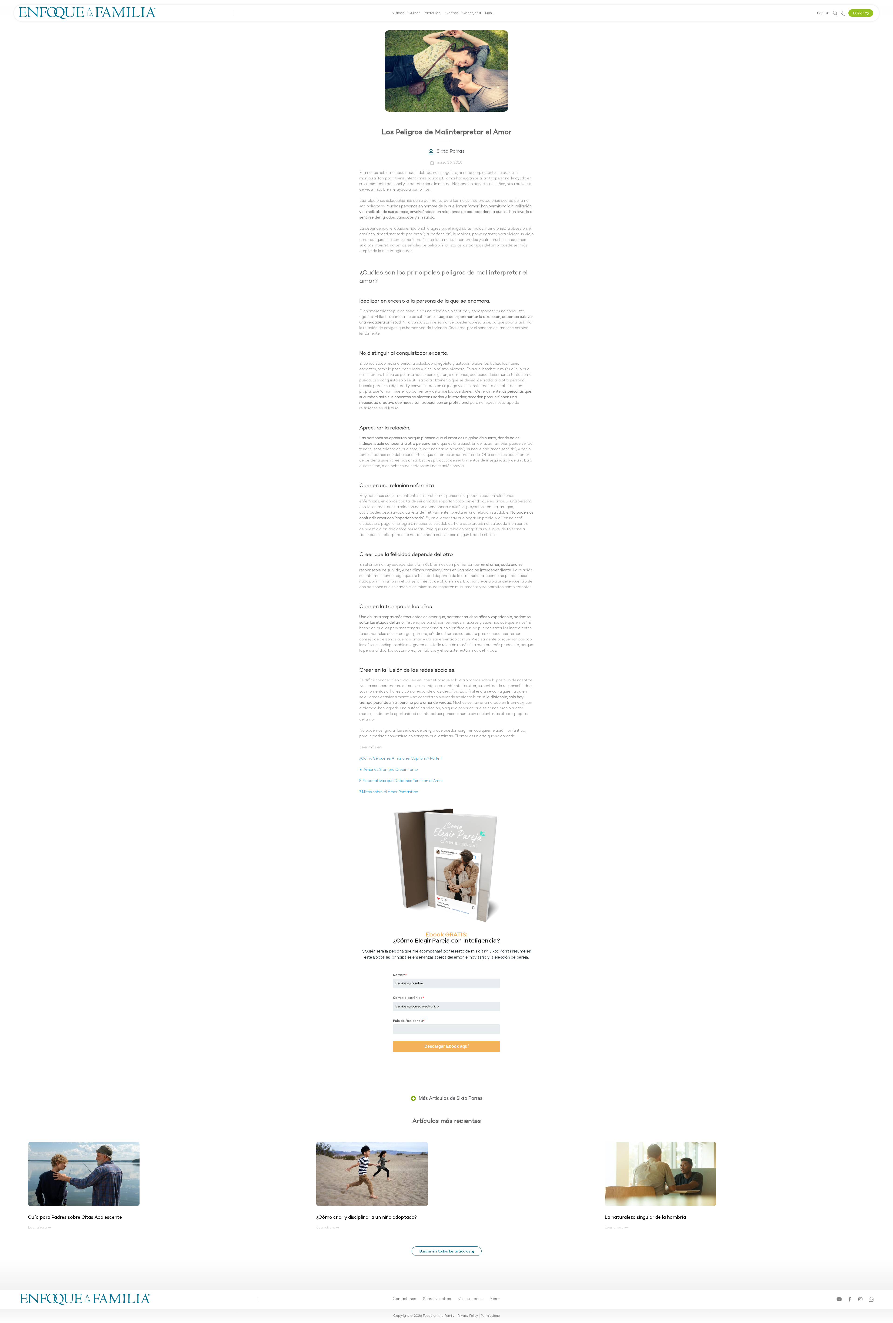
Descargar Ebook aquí (446, 1046)
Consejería (471, 13)
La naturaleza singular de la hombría (645, 1217)
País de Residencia (408, 1021)
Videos (398, 13)
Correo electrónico (408, 998)
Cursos (414, 13)
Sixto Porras (451, 151)
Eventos (451, 13)
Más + (490, 13)
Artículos (432, 13)
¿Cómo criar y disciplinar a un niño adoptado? (366, 1217)
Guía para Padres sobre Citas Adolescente (75, 1217)
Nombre (400, 975)
